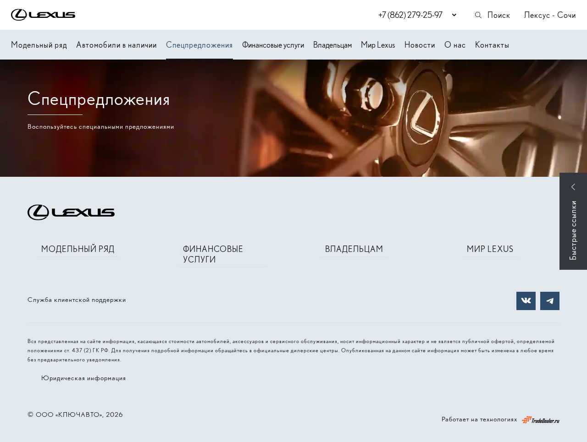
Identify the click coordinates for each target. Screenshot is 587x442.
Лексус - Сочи (550, 15)
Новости (419, 44)
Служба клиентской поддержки (77, 299)
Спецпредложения (199, 44)
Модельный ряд (39, 44)
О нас (455, 44)
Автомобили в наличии (116, 44)
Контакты (492, 44)
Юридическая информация (83, 378)
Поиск (498, 15)
